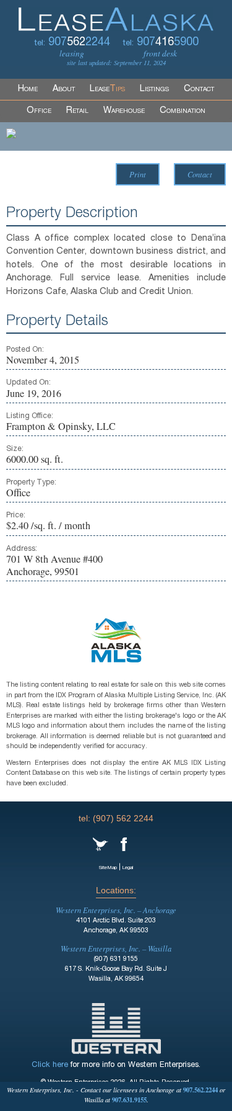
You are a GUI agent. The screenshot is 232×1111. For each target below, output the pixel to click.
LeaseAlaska (116, 15)
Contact (199, 89)
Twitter (100, 844)
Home (28, 89)
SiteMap (108, 867)
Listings (154, 89)
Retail (77, 111)
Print (137, 174)
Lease (107, 89)
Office (39, 111)
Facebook (124, 844)
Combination (182, 111)
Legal (127, 867)
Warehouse (124, 111)
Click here (50, 1065)
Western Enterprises (116, 1028)
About (64, 89)
